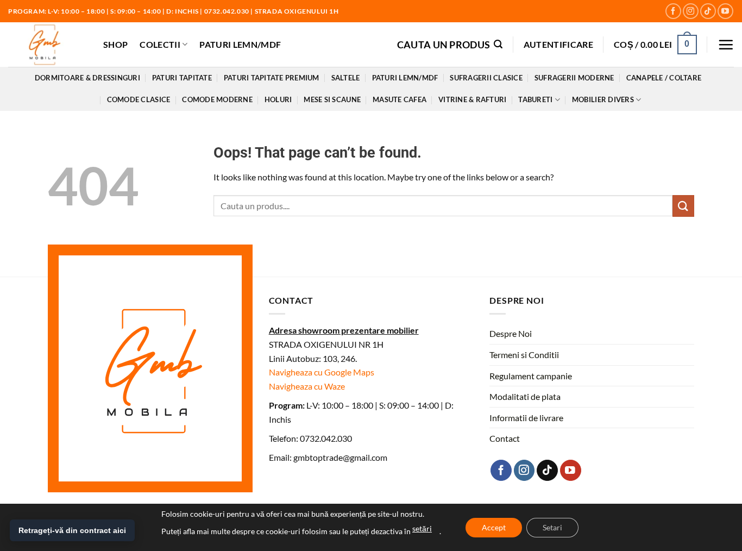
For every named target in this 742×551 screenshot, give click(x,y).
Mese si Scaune (332, 99)
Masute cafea (399, 99)
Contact (504, 438)
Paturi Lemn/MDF (240, 44)
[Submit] (683, 205)
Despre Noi (510, 333)
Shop (115, 44)
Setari (552, 527)
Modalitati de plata (525, 396)
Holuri (278, 99)
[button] (450, 44)
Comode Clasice (139, 99)
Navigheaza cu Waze (307, 386)
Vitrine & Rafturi (472, 99)
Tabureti (535, 99)
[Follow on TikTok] (708, 11)
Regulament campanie (530, 376)
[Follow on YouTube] (725, 11)
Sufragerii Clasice (486, 77)
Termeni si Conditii (524, 354)
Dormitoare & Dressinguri (87, 77)
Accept (494, 527)
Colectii (160, 44)
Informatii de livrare (526, 417)
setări (422, 528)
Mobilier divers (603, 99)
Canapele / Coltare (664, 77)
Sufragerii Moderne (574, 77)
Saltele (345, 77)
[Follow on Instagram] (691, 11)
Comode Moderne (217, 99)
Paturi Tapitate (182, 77)
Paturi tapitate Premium (271, 77)
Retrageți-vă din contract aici (72, 530)
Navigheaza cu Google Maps (321, 372)
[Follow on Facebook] (673, 11)
